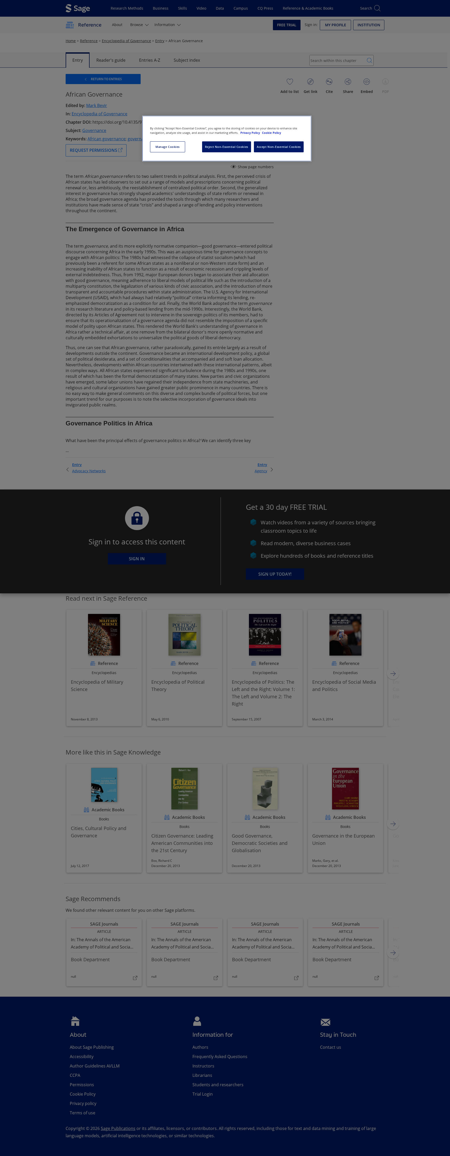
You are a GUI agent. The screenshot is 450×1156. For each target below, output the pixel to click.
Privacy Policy (250, 133)
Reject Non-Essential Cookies (226, 147)
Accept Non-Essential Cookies (279, 147)
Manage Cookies (167, 147)
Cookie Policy (271, 133)
